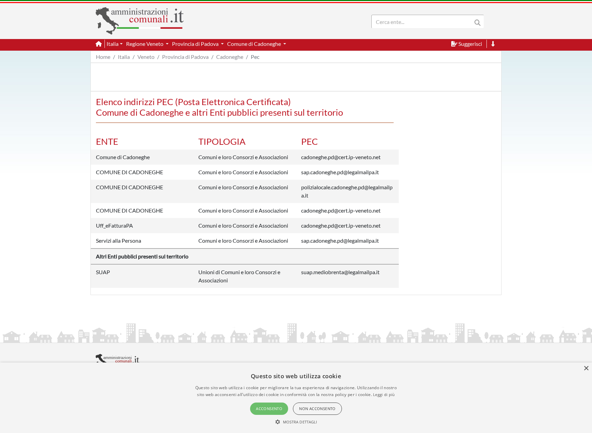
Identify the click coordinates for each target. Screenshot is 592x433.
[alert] (296, 397)
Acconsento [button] (269, 408)
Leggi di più (384, 394)
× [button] (586, 368)
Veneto (146, 56)
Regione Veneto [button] (145, 43)
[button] (296, 421)
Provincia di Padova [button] (196, 43)
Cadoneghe (229, 56)
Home (103, 56)
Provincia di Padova (185, 56)
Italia (124, 56)
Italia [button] (113, 43)
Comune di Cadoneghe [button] (254, 43)
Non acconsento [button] (317, 408)
